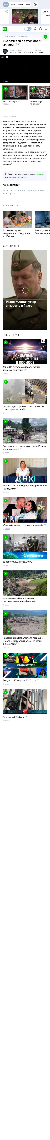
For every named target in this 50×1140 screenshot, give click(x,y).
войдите (40, 174)
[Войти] (40, 28)
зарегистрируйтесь (18, 177)
